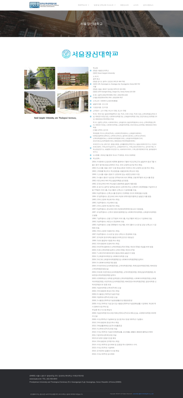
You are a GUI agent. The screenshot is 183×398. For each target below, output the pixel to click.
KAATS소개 (82, 5)
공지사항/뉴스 (148, 5)
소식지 (135, 5)
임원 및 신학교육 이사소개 (103, 5)
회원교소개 (124, 5)
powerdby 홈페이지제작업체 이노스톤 (143, 393)
